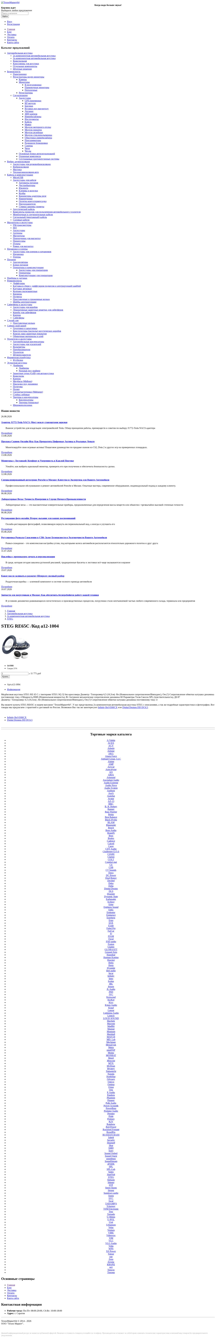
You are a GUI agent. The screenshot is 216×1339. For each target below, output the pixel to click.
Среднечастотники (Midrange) (28, 392)
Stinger (111, 1182)
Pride (111, 1116)
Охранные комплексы (30, 156)
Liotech (110, 1015)
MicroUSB (18, 177)
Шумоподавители (22, 355)
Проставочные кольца (24, 323)
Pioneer (110, 1100)
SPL (111, 1166)
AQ (111, 772)
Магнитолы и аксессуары (20, 222)
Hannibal (111, 955)
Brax (111, 835)
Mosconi (111, 1060)
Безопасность (13, 71)
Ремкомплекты (14, 280)
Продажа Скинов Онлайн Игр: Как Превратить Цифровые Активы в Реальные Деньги (47, 441)
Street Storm (111, 1187)
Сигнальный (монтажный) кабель (30, 217)
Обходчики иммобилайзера (38, 137)
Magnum (111, 1031)
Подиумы (18, 386)
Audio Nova (111, 785)
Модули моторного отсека (38, 127)
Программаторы (33, 140)
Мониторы (24, 82)
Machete (111, 1021)
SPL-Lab (111, 1169)
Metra (111, 1047)
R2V (111, 1121)
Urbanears (111, 1225)
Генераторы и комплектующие (28, 267)
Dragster (111, 894)
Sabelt (111, 1137)
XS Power (111, 1251)
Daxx (111, 872)
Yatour (111, 1254)
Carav (111, 846)
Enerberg (111, 917)
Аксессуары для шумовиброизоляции (32, 164)
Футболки (18, 360)
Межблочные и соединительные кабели (33, 214)
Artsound (111, 777)
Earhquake (111, 899)
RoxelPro (111, 1132)
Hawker (111, 960)
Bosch (111, 827)
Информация (13, 689)
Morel (111, 1058)
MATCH (111, 1037)
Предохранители (27, 204)
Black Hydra (111, 819)
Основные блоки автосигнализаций (37, 153)
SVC (111, 1198)
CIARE (111, 854)
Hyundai (111, 968)
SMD (111, 1148)
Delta (110, 886)
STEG (10, 619)
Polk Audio (111, 1103)
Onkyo (111, 1082)
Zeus (111, 1259)
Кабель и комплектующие (20, 175)
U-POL (110, 1219)
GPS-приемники (33, 100)
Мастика (17, 169)
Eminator (111, 912)
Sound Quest (111, 1156)
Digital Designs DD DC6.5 (19, 720)
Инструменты (32, 119)
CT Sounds (111, 870)
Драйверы (18, 365)
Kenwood (111, 997)
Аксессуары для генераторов (33, 270)
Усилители (18, 352)
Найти (5, 16)
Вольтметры (19, 347)
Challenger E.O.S (111, 851)
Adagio (111, 748)
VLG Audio (111, 1243)
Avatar (111, 798)
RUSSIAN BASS (111, 1135)
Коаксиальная (20, 61)
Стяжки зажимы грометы (31, 206)
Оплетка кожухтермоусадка (32, 201)
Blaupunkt (111, 825)
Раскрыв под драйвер (29, 370)
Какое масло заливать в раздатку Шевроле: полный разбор (32, 576)
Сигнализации (20, 95)
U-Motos (111, 1217)
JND (111, 992)
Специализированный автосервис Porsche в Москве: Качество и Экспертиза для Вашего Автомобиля (55, 480)
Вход (9, 21)
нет (111, 1267)
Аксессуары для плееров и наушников (32, 251)
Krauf (111, 1007)
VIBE (111, 1232)
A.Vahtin (111, 740)
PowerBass (111, 1108)
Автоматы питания (28, 182)
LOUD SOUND (111, 1018)
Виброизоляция (21, 167)
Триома (111, 1272)
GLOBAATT (111, 949)
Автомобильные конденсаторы (28, 341)
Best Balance (111, 817)
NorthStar (110, 1076)
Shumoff (111, 1142)
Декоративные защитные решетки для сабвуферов (38, 310)
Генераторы (25, 273)
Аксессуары (25, 98)
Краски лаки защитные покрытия (30, 333)
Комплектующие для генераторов (36, 275)
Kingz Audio (111, 1005)
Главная (11, 29)
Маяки (28, 124)
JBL (111, 984)
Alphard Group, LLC (111, 759)
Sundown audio (111, 1193)
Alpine (111, 761)
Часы (27, 148)
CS (110, 864)
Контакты (12, 40)
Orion (111, 1087)
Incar (111, 973)
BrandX (111, 833)
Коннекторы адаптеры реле (32, 196)
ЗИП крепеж (31, 114)
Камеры (23, 79)
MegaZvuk (111, 1045)
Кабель (28, 122)
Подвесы (17, 296)
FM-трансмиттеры (22, 225)
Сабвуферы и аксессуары (19, 304)
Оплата (10, 37)
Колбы (22, 193)
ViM (111, 1238)
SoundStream (111, 1161)
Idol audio (111, 970)
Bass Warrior (111, 812)
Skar (111, 1145)
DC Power (111, 875)
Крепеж (17, 315)
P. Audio (111, 1092)
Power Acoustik (111, 1105)
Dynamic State (111, 896)
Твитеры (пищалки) (29, 402)
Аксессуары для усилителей (27, 344)
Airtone (110, 751)
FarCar (111, 931)
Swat (111, 1201)
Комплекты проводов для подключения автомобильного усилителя (47, 212)
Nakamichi (111, 1071)
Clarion (111, 857)
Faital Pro (111, 928)
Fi (111, 933)
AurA (111, 793)
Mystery (111, 1068)
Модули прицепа (33, 130)
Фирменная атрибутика (19, 357)
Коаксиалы (18, 376)
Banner (111, 809)
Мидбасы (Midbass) (22, 381)
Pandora (111, 1095)
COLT (111, 859)
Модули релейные (34, 132)
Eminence (111, 915)
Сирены (29, 145)
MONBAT (111, 1055)
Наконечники (25, 198)
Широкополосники (22, 405)
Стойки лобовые (21, 394)
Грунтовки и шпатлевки (25, 328)
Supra (111, 1195)
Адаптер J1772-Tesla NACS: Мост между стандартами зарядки (34, 422)
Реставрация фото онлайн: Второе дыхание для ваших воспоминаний (38, 518)
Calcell (111, 843)
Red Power (111, 1127)
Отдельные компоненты (25, 66)
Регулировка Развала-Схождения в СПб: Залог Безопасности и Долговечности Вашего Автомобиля (54, 537)
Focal (111, 939)
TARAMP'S (111, 1203)
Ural (111, 1222)
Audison (111, 790)
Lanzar (111, 1010)
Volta (111, 1246)
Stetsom (111, 1180)
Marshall (111, 1034)
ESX (111, 923)
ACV (111, 745)
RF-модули (30, 103)
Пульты (16, 243)
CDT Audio (111, 849)
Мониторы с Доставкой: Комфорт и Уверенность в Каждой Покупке (37, 460)
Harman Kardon (111, 957)
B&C (110, 804)
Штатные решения (22, 69)
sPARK (111, 1164)
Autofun (111, 796)
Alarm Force (111, 756)
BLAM (111, 822)
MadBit (110, 1026)
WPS (111, 1248)
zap (111, 1256)
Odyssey (111, 1079)
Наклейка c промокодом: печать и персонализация (28, 556)
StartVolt (111, 1174)
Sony (111, 1150)
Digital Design (111, 888)
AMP (111, 764)
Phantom (111, 1097)
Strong (111, 1190)
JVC (111, 994)
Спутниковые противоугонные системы (39, 159)
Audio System (111, 788)
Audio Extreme (111, 782)
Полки (16, 389)
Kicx (111, 1002)
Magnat (110, 1029)
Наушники (18, 254)
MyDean (111, 1066)
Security (111, 1140)
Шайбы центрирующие (24, 302)
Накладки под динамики (25, 384)
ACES (111, 743)
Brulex (111, 838)
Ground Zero (111, 952)
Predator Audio (111, 1111)
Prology (111, 1119)
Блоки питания (20, 265)
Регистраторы (26, 92)
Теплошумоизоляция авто (26, 172)
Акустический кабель (24, 209)
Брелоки (29, 106)
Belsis (111, 814)
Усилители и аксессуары (19, 339)
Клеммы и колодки (28, 190)
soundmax (111, 1158)
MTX (111, 1063)
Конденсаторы (26, 400)
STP (111, 1185)
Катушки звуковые (22, 288)
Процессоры (19, 241)
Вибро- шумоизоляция (18, 161)
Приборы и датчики (17, 278)
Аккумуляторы (20, 262)
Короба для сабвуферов (24, 312)
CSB (111, 867)
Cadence (111, 841)
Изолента (23, 188)
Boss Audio (111, 830)
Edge (111, 904)
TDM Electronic (111, 1209)
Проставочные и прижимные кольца (31, 299)
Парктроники (20, 74)
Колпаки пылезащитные (25, 291)
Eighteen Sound (111, 907)
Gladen (111, 947)
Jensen (111, 986)
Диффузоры (19, 283)
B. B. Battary (111, 806)
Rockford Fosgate (111, 1129)
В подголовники (33, 85)
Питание (11, 259)
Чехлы (28, 151)
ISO (15, 228)
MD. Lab (111, 1039)
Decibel (111, 880)
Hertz (111, 965)
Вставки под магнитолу (37, 108)
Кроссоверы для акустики (26, 63)
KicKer (111, 1000)
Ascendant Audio (111, 780)
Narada (111, 1074)
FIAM (111, 936)
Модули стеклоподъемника (38, 135)
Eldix (110, 910)
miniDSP (111, 1050)
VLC (111, 1240)
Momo (111, 1052)
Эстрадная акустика (17, 363)
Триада (110, 1270)
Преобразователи (21, 349)
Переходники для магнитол (27, 238)
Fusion (111, 944)
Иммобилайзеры (33, 116)
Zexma (111, 1262)
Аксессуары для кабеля (24, 180)
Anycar (111, 767)
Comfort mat (111, 862)
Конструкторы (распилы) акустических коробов (37, 331)
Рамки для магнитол (23, 246)
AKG (111, 753)
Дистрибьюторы (27, 185)
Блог (9, 32)
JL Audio (111, 989)
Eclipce (111, 902)
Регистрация (13, 24)
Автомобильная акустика (19, 53)
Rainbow (111, 1124)
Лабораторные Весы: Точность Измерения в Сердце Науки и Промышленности (43, 499)
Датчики (29, 111)
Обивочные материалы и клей (28, 336)
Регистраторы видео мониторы (28, 77)
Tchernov (111, 1206)
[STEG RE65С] (16, 660)
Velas (110, 1227)
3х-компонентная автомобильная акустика (34, 58)
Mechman (111, 1042)
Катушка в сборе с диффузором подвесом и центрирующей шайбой (47, 286)
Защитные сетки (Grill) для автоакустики (33, 373)
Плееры (17, 257)
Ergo (111, 920)
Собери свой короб (16, 325)
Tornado (111, 1214)
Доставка (11, 34)
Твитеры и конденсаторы (25, 397)
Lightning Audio (111, 1013)
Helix (111, 962)
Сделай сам (13, 320)
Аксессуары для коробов (25, 307)
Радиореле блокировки (36, 143)
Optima (111, 1084)
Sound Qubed (110, 1153)
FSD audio (111, 941)
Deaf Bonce (111, 878)
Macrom (111, 1023)
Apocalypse (111, 769)
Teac (111, 1211)
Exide (111, 925)
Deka (110, 883)
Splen (111, 1172)
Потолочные (31, 90)
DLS (111, 891)
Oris (111, 1090)
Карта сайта (13, 42)
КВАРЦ (111, 1264)
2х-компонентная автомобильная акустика (34, 55)
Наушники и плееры (17, 249)
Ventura (111, 1230)
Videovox (110, 1235)
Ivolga (111, 981)
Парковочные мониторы (37, 87)
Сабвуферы (18, 318)
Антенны (17, 233)
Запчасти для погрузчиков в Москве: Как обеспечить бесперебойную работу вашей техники (50, 595)
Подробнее (6, 433)
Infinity (111, 976)
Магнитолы (19, 235)
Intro (111, 978)
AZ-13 (111, 801)
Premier (111, 1113)
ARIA (111, 774)
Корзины (17, 294)
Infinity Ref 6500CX (16, 717)
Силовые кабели (21, 220)
